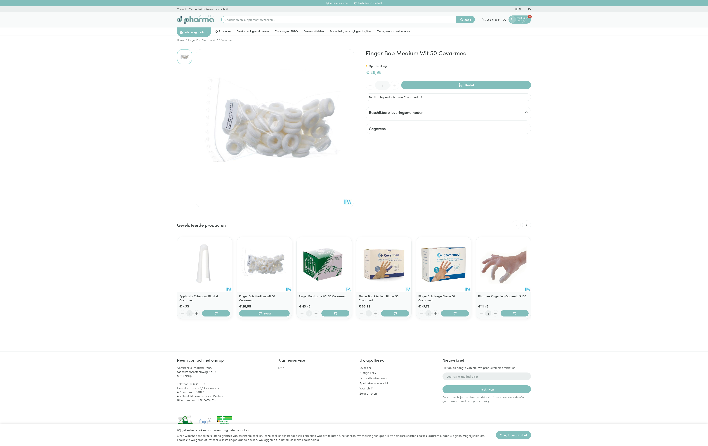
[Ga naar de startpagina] (195, 19)
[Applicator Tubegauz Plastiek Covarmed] (204, 264)
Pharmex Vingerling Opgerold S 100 (502, 296)
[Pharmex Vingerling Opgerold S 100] (503, 264)
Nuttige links (368, 373)
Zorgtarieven (368, 393)
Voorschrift (222, 9)
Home (180, 40)
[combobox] (338, 19)
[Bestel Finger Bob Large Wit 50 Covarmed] (335, 313)
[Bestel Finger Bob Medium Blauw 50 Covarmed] (395, 313)
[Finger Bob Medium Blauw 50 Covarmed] (383, 264)
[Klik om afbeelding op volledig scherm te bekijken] (275, 128)
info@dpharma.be (207, 388)
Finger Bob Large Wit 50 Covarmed (322, 296)
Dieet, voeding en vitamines (253, 31)
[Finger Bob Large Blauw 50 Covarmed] (443, 264)
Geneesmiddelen (314, 31)
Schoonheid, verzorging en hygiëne (350, 31)
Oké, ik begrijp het (513, 435)
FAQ (281, 367)
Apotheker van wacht (374, 383)
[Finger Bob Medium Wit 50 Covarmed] (264, 264)
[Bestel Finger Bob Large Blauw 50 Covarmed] (455, 313)
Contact (181, 9)
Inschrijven (487, 389)
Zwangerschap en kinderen (393, 31)
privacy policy (481, 401)
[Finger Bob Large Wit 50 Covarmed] (324, 264)
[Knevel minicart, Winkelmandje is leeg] (512, 19)
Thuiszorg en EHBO (286, 31)
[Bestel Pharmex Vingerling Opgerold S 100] (515, 313)
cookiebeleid (310, 440)
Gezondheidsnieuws (201, 9)
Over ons (366, 367)
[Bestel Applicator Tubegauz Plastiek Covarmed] (216, 313)
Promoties (225, 31)
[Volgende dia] (526, 225)
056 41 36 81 (197, 384)
